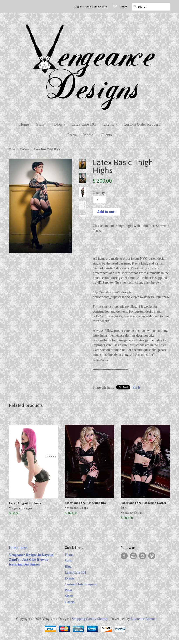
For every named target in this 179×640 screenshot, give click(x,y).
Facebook (124, 555)
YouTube (133, 555)
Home (69, 555)
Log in (78, 6)
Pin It (136, 387)
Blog (68, 566)
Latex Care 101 (75, 572)
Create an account (96, 6)
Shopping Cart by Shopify (90, 619)
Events (69, 578)
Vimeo (151, 555)
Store (68, 560)
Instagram (142, 555)
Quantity (99, 193)
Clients (69, 602)
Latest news (18, 548)
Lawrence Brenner (144, 619)
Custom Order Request (80, 584)
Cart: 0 (123, 6)
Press (68, 590)
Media (69, 596)
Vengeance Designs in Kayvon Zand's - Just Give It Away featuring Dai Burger (31, 559)
